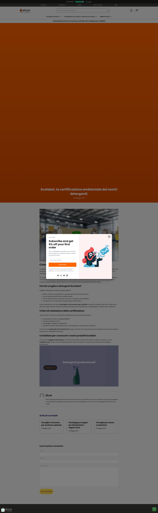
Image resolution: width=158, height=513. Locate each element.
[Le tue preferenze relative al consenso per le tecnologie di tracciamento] (2, 510)
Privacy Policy (63, 269)
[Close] (109, 236)
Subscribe (62, 264)
